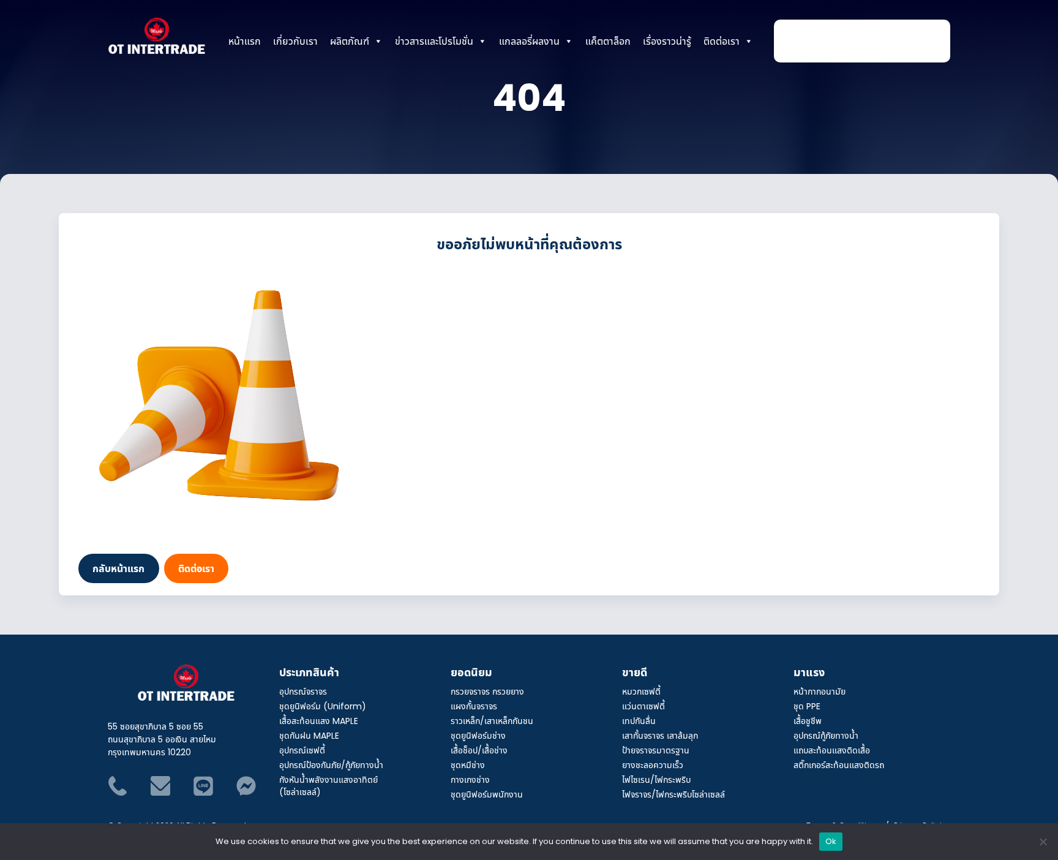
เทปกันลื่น (639, 720)
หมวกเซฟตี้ (641, 691)
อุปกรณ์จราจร (303, 691)
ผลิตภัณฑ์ (349, 41)
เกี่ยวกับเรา (295, 41)
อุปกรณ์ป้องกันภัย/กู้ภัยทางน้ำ (331, 765)
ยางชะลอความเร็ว (652, 765)
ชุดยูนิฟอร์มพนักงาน (487, 794)
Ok (831, 841)
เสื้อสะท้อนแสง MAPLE (318, 720)
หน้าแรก (244, 41)
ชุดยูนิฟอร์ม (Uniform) (322, 706)
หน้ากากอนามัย (820, 691)
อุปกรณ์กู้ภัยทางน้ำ (826, 735)
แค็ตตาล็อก (608, 41)
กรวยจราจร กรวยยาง (487, 691)
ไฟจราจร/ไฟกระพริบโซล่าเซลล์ (673, 794)
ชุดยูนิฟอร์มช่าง (478, 735)
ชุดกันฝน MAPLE (309, 735)
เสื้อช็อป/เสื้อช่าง (479, 750)
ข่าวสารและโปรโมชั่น (434, 41)
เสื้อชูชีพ (808, 720)
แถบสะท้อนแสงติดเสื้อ (832, 750)
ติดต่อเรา (721, 41)
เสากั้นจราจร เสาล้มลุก (660, 735)
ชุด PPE (807, 706)
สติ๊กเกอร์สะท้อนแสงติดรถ (839, 765)
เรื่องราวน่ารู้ (667, 41)
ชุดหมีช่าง (468, 765)
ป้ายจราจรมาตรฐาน (655, 750)
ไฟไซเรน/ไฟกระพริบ (656, 779)
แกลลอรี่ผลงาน (529, 41)
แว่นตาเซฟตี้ (643, 706)
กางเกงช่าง (470, 779)
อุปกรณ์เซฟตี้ (302, 750)
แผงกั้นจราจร (474, 706)
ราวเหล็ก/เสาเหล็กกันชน (492, 720)
